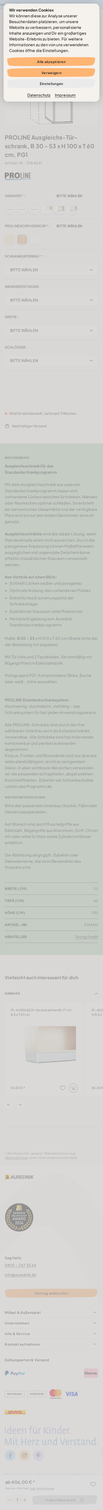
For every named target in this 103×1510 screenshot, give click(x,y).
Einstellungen (51, 83)
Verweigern (51, 73)
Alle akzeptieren (51, 61)
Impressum (65, 94)
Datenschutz (39, 94)
